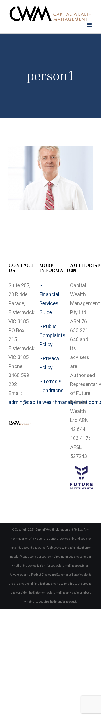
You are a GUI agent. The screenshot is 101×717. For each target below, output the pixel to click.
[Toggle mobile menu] (90, 25)
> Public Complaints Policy (52, 335)
